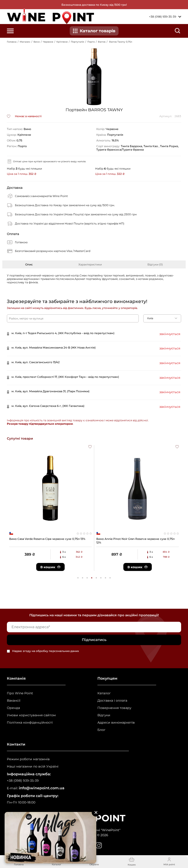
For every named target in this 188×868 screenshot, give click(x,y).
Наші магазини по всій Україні (32, 766)
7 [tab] (105, 578)
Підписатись (94, 640)
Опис (29, 264)
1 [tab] (78, 578)
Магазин (25, 41)
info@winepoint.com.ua (41, 788)
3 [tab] (87, 578)
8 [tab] (110, 578)
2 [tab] (82, 578)
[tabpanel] (50, 508)
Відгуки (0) (155, 264)
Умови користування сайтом (31, 715)
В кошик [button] (47, 567)
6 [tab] (101, 578)
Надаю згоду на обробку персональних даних (45, 651)
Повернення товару (114, 708)
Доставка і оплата (112, 701)
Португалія (77, 41)
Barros (101, 41)
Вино (36, 41)
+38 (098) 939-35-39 (23, 781)
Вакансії (13, 701)
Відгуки (103, 715)
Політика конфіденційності (30, 723)
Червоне (48, 41)
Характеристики (90, 264)
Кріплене (62, 41)
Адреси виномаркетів (116, 723)
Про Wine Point (20, 693)
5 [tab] (96, 578)
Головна (12, 41)
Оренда (13, 708)
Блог (101, 730)
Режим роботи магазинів (28, 759)
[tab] (28, 264)
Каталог (104, 693)
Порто (91, 41)
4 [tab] (91, 578)
